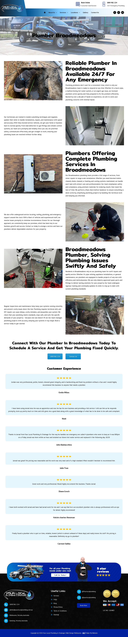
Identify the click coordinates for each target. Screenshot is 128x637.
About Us (51, 12)
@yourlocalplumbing (89, 597)
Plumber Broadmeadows (64, 35)
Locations (74, 12)
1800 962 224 (112, 3)
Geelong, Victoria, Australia (19, 621)
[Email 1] (122, 12)
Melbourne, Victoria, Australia (19, 615)
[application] (56, 12)
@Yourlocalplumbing (89, 591)
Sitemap (56, 615)
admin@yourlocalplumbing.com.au (21, 610)
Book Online (85, 3)
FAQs (55, 599)
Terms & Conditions (60, 611)
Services (63, 12)
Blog (55, 603)
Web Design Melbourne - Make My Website (82, 633)
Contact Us (95, 12)
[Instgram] (118, 12)
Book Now (83, 605)
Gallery (85, 12)
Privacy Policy (58, 607)
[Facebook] (114, 12)
